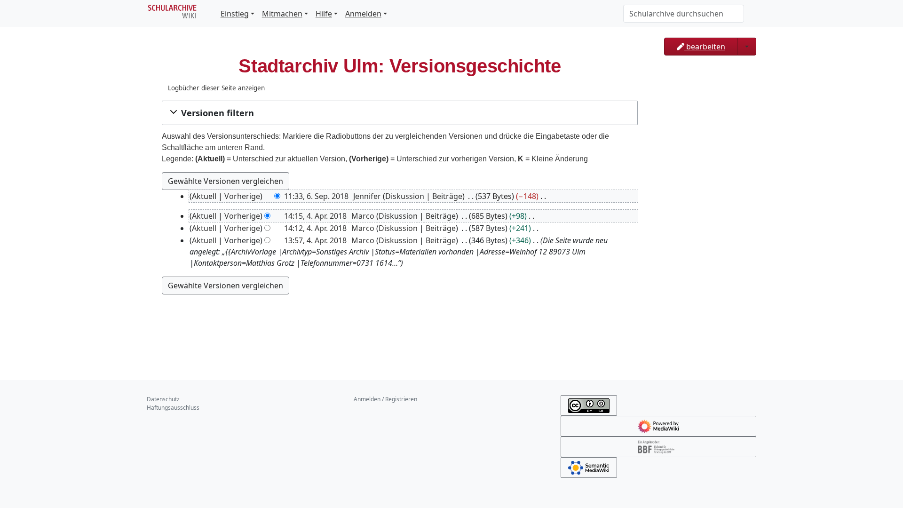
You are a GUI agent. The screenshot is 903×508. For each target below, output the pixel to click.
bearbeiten (704, 46)
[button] (400, 113)
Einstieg (235, 13)
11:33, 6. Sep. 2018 (316, 196)
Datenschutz (163, 399)
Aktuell (204, 216)
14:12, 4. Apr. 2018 (315, 228)
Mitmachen (282, 13)
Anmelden (363, 13)
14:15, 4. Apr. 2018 (315, 216)
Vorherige (242, 196)
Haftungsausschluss (173, 408)
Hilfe (324, 13)
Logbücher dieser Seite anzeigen (216, 88)
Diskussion (404, 196)
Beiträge (447, 196)
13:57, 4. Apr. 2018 (315, 240)
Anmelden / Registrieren (385, 399)
